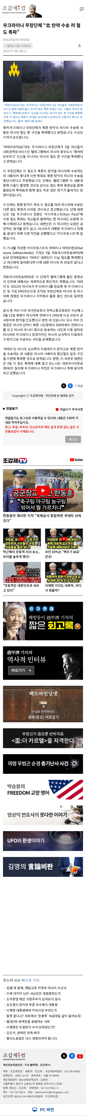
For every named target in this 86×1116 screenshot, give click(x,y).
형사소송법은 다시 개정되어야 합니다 (31, 1038)
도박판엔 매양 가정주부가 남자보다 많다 (33, 999)
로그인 (73, 439)
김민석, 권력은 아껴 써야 (23, 1032)
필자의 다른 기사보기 (17, 46)
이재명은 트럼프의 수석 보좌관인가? (30, 1027)
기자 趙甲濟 (31, 1065)
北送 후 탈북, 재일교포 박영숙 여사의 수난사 (36, 987)
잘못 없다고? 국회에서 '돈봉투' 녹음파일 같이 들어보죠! (43, 1015)
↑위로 (78, 386)
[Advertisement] (43, 926)
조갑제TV (45, 1065)
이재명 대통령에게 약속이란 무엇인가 (31, 1010)
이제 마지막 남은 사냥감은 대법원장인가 (33, 993)
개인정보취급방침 (12, 1065)
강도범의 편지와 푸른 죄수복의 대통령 (32, 1004)
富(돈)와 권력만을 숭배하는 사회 (28, 1021)
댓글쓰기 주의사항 (71, 409)
